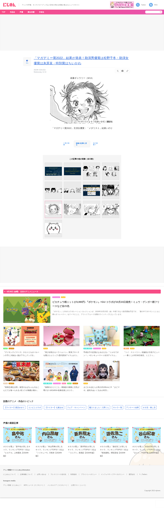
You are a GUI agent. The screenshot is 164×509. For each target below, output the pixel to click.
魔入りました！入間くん (99, 407)
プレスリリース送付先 (58, 474)
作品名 (12, 12)
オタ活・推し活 (149, 407)
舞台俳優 (31, 12)
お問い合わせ (41, 474)
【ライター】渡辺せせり (14, 407)
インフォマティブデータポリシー (112, 474)
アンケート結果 (132, 407)
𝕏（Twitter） (143, 474)
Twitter (143, 5)
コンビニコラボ (34, 407)
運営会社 (132, 474)
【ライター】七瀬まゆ (54, 407)
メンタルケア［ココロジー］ (57, 485)
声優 (21, 12)
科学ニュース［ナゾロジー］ (34, 485)
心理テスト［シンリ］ (79, 485)
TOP (3, 12)
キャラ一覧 (117, 407)
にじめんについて (9, 474)
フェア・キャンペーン (76, 407)
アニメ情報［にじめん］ (11, 485)
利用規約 (73, 474)
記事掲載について (26, 474)
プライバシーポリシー (89, 474)
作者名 (41, 12)
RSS (156, 5)
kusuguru (6, 481)
